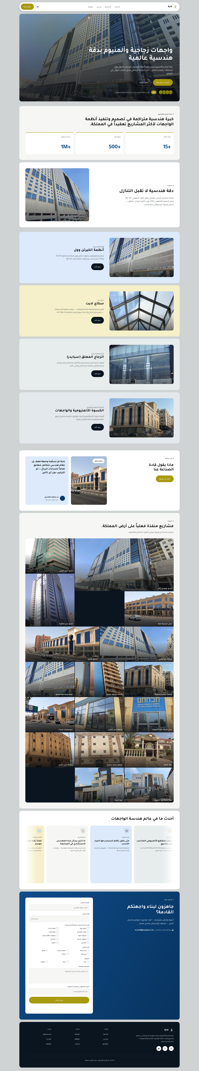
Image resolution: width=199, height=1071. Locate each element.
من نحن (99, 6)
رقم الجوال (85, 913)
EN (37, 6)
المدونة (90, 6)
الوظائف (77, 1039)
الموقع (87, 958)
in (171, 1048)
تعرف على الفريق (164, 478)
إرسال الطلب (59, 1000)
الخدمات (117, 6)
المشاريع (108, 6)
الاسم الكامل (85, 902)
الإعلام (77, 1043)
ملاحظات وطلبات (83, 966)
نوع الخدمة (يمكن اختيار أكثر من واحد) (77, 925)
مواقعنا (48, 1043)
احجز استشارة (47, 1034)
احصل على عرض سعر (162, 82)
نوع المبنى (85, 947)
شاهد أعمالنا (144, 82)
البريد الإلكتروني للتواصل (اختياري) (78, 986)
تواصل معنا (27, 6)
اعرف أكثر (98, 266)
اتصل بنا (48, 1039)
